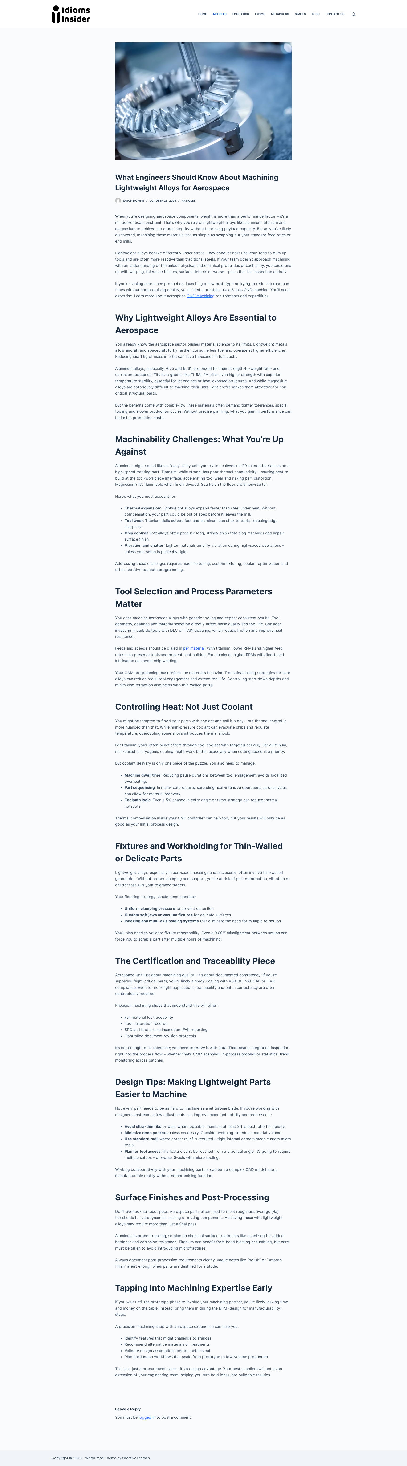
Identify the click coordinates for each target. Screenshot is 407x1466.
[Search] (353, 14)
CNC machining (201, 295)
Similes (300, 14)
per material (194, 648)
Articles (220, 14)
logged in (147, 1417)
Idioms (260, 14)
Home (202, 14)
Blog (316, 14)
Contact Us (335, 14)
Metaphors (280, 14)
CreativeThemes (136, 1458)
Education (240, 14)
